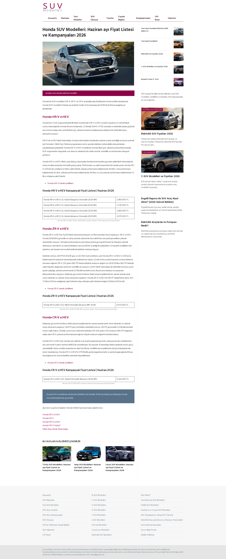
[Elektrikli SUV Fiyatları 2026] (178, 56)
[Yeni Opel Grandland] (178, 44)
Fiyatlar (110, 18)
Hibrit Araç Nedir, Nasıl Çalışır (55, 429)
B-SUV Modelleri (99, 495)
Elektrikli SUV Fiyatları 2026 (152, 54)
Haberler (172, 18)
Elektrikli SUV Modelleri (152, 109)
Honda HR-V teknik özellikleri (60, 183)
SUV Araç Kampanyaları (53, 515)
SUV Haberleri (48, 530)
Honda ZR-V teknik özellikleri (60, 288)
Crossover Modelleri (100, 530)
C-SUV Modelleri (149, 152)
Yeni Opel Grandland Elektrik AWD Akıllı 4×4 (154, 30)
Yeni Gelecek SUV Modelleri (153, 500)
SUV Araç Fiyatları (50, 510)
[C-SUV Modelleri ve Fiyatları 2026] (178, 69)
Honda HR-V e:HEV (51, 422)
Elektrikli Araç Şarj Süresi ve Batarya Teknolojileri (162, 520)
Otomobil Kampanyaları (151, 525)
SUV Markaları (49, 500)
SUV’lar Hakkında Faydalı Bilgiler (56, 525)
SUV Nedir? (146, 495)
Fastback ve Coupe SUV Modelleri (155, 510)
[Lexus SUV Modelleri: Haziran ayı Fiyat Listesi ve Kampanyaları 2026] (120, 453)
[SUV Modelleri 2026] (53, 7)
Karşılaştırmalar (143, 18)
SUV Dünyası (94, 18)
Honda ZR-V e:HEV (51, 414)
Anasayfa (52, 18)
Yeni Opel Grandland (149, 41)
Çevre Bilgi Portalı (148, 530)
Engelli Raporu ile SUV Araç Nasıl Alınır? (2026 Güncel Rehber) (159, 200)
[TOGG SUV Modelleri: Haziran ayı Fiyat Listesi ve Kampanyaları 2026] (57, 453)
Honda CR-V (48, 418)
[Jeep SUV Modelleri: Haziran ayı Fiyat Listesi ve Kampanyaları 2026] (88, 453)
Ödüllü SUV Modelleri (150, 505)
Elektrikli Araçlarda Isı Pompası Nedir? (159, 224)
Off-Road (157, 18)
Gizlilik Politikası (147, 535)
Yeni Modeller (78, 18)
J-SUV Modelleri (98, 520)
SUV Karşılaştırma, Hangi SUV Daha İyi (157, 515)
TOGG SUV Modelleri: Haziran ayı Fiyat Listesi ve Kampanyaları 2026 (56, 467)
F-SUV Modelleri (99, 515)
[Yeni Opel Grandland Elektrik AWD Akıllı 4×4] (178, 31)
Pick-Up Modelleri (99, 525)
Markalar (65, 18)
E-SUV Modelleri (99, 510)
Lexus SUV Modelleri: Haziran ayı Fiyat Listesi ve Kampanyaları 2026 (119, 467)
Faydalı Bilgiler (121, 18)
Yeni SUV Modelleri (51, 505)
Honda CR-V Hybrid (51, 425)
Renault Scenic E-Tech (150, 79)
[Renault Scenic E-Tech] (178, 82)
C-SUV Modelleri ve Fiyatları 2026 (154, 66)
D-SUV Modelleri (99, 505)
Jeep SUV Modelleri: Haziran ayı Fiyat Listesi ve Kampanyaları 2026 (87, 467)
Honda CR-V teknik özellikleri (60, 363)
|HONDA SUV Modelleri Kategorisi (61, 93)
